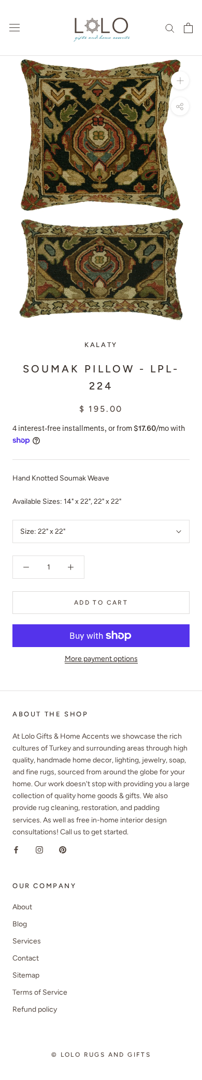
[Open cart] (188, 28)
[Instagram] (39, 850)
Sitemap (25, 975)
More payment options (101, 658)
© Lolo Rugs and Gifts (101, 1054)
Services (26, 941)
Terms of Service (39, 992)
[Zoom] (180, 80)
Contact (25, 958)
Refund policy (34, 1009)
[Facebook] (16, 850)
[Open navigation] (14, 28)
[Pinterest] (62, 850)
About (22, 907)
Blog (19, 924)
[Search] (170, 27)
